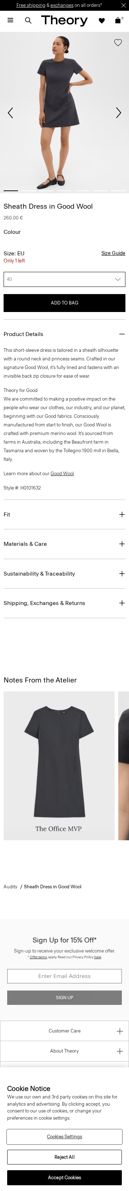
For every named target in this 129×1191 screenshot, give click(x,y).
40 (9, 279)
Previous (10, 113)
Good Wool (62, 473)
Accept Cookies (64, 1177)
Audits (10, 886)
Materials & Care (25, 543)
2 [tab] (29, 190)
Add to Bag (64, 303)
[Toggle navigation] (10, 20)
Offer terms (38, 957)
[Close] (123, 5)
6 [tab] (100, 190)
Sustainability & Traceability (39, 573)
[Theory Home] (64, 20)
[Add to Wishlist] (118, 44)
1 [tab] (11, 190)
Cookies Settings (64, 1136)
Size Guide (113, 253)
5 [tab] (82, 190)
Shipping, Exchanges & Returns (44, 603)
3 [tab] (46, 190)
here (97, 957)
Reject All (64, 1157)
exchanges (62, 5)
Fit (7, 514)
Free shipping (31, 5)
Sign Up (64, 997)
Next (118, 113)
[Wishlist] (101, 20)
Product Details (23, 334)
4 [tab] (64, 190)
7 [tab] (118, 190)
